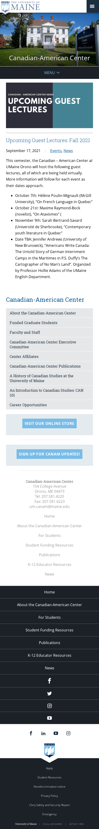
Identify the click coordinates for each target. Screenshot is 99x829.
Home (49, 516)
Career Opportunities (28, 404)
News (68, 150)
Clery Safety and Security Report (49, 805)
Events (56, 150)
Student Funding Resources (49, 545)
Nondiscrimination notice (49, 787)
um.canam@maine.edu (49, 506)
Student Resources (49, 777)
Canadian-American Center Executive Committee (43, 344)
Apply (49, 768)
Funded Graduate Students (33, 322)
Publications (49, 554)
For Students (49, 535)
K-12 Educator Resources (49, 564)
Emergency (49, 814)
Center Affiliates (24, 356)
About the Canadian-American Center (43, 313)
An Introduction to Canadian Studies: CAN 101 (46, 392)
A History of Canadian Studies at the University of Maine (41, 378)
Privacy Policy (49, 796)
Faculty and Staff (25, 332)
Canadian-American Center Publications (45, 366)
